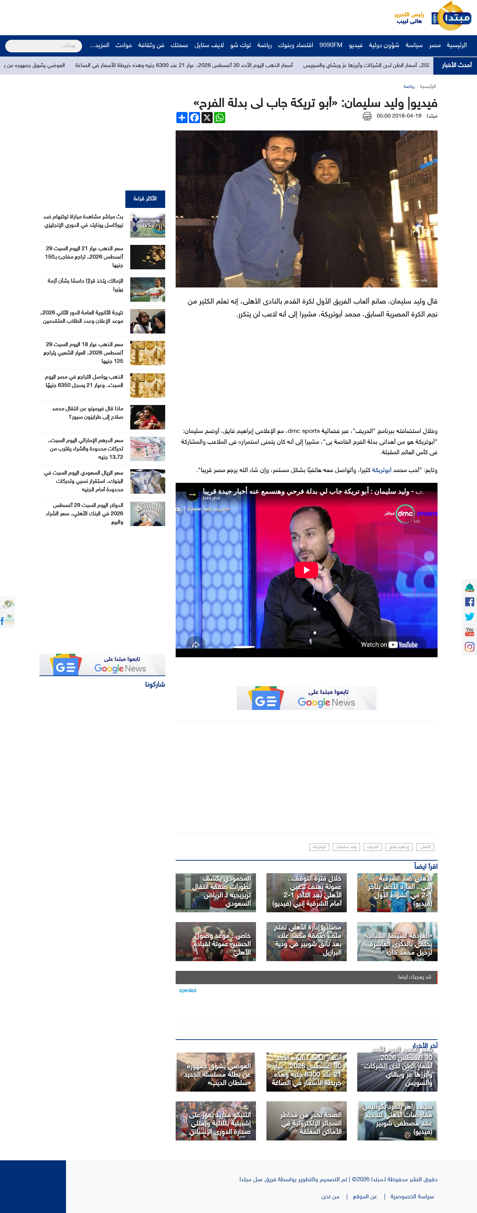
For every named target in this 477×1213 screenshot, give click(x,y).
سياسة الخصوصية (414, 1196)
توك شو (240, 46)
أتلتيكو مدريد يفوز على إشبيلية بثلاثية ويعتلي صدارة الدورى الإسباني (220, 1123)
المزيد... (99, 46)
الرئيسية (458, 46)
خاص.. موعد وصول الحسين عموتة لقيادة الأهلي (222, 944)
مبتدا (432, 116)
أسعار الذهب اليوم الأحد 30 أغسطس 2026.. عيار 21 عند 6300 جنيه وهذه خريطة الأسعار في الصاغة (235, 65)
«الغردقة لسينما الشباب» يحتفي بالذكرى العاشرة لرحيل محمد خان (398, 944)
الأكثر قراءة (145, 199)
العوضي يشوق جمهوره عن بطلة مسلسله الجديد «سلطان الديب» (217, 1074)
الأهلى (425, 847)
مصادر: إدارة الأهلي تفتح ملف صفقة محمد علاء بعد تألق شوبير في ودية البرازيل (308, 940)
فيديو (356, 46)
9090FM (331, 46)
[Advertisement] (131, 15)
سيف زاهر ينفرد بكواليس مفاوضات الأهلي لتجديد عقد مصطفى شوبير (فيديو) (397, 1119)
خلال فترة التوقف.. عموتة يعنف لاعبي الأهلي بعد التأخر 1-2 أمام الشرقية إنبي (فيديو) (307, 891)
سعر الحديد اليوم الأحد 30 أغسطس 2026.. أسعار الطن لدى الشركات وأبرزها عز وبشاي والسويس (398, 1066)
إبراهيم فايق (399, 847)
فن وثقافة (151, 46)
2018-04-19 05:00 (399, 116)
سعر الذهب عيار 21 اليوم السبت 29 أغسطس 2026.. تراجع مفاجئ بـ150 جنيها (84, 257)
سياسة (414, 46)
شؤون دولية (384, 46)
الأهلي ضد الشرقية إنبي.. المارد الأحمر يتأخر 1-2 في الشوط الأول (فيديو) (400, 891)
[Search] (8, 41)
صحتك (179, 46)
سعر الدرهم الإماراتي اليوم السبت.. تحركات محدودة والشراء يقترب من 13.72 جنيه (85, 449)
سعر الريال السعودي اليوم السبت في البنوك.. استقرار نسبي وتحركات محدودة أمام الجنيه (83, 481)
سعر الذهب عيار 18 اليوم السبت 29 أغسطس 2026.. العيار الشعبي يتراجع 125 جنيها (83, 353)
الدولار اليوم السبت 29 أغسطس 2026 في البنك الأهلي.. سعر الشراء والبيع (84, 514)
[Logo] (405, 15)
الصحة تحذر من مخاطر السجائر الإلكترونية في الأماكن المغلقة (311, 1123)
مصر (435, 46)
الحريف (373, 847)
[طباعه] (367, 116)
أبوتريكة (381, 470)
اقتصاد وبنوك (295, 46)
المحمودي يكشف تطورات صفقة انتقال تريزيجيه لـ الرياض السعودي (221, 891)
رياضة (264, 46)
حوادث (124, 46)
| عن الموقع (372, 1196)
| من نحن (337, 1196)
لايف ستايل (209, 46)
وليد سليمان (346, 847)
